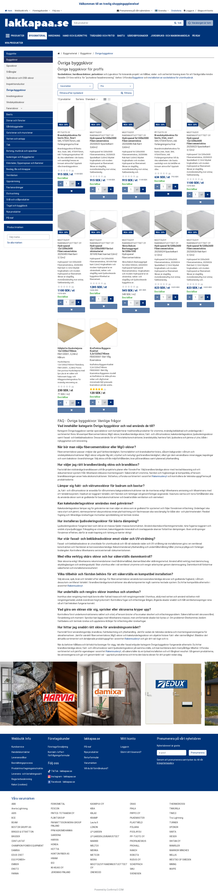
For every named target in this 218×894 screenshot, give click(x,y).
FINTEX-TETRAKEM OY (62, 813)
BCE (13, 818)
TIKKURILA (174, 808)
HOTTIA (55, 849)
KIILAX (93, 813)
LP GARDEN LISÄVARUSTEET (104, 836)
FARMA (15, 873)
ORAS (133, 804)
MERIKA (94, 850)
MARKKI (94, 841)
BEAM (14, 822)
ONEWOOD (95, 872)
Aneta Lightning (19, 808)
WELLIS (173, 855)
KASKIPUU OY (97, 804)
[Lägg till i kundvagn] (71, 191)
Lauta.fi (94, 822)
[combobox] (128, 23)
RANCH (133, 850)
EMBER (15, 864)
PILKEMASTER (137, 818)
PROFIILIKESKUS (138, 841)
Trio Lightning (176, 818)
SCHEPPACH (136, 864)
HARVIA (55, 839)
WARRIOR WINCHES (179, 850)
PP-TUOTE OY (137, 836)
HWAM (54, 858)
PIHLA (133, 808)
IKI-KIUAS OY (57, 867)
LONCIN (94, 827)
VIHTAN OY (174, 841)
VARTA (172, 831)
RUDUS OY (135, 859)
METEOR (94, 855)
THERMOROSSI (177, 804)
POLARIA (134, 827)
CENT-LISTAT (18, 841)
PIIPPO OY (135, 813)
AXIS (13, 813)
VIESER (173, 836)
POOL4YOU (135, 831)
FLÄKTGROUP (58, 818)
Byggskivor (137, 77)
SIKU (132, 869)
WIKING (172, 864)
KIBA (92, 808)
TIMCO (172, 813)
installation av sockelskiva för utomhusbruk (170, 77)
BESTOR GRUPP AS (21, 827)
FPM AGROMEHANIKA (61, 830)
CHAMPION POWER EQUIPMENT (27, 845)
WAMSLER (174, 845)
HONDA (54, 844)
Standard (90, 99)
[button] (165, 763)
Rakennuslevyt (159, 476)
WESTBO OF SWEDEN (180, 859)
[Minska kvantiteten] (60, 183)
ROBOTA (134, 855)
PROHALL (134, 845)
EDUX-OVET (17, 855)
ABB (13, 804)
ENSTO (15, 869)
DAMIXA (15, 850)
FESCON (55, 808)
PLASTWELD (136, 822)
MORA (93, 859)
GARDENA (56, 835)
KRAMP (94, 818)
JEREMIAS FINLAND (60, 872)
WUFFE (172, 869)
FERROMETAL (58, 804)
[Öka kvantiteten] (78, 183)
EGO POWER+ (18, 859)
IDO (52, 863)
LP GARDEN (96, 831)
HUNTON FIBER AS (60, 853)
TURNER (173, 822)
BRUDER (15, 836)
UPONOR (173, 827)
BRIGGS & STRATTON (22, 831)
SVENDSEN (135, 873)
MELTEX (94, 845)
